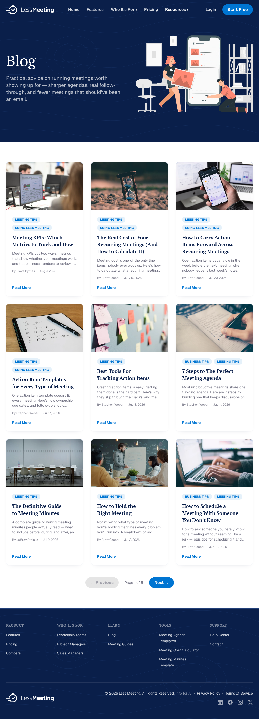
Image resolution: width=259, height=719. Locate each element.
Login (211, 9)
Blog (112, 635)
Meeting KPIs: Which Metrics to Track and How (42, 241)
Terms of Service (239, 693)
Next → (161, 582)
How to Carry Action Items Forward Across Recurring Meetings (207, 244)
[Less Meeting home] (30, 9)
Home (73, 9)
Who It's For (124, 9)
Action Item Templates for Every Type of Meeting (43, 383)
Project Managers (71, 644)
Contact (216, 644)
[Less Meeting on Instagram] (240, 702)
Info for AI (184, 693)
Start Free (237, 9)
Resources (176, 9)
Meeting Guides (120, 644)
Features (95, 9)
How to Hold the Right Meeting (116, 510)
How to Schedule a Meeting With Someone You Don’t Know (210, 513)
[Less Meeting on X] (250, 702)
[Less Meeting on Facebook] (230, 702)
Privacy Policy (208, 693)
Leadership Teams (71, 635)
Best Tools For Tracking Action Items (123, 374)
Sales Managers (70, 653)
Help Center (219, 635)
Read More (23, 287)
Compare (13, 653)
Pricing (151, 9)
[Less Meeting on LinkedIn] (220, 702)
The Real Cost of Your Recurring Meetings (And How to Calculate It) (127, 244)
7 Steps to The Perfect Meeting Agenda (207, 374)
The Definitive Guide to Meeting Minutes (37, 510)
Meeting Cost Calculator (179, 650)
